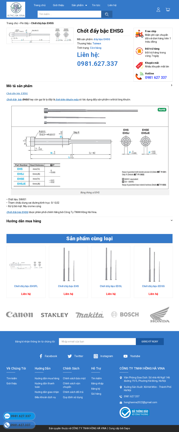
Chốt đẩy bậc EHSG (17, 212)
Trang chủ (39, 5)
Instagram (106, 356)
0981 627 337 (156, 77)
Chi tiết (26, 280)
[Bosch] (89, 314)
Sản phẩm (78, 5)
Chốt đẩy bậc (14, 99)
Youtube (134, 356)
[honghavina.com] (15, 9)
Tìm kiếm (11, 378)
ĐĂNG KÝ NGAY (150, 341)
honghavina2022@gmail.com (140, 402)
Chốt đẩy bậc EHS (68, 286)
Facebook (51, 356)
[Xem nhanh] (26, 265)
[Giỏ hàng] (168, 9)
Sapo (127, 428)
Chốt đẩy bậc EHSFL (26, 286)
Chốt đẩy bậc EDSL (111, 286)
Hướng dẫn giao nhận (47, 392)
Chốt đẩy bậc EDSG (153, 286)
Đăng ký (95, 388)
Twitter (78, 356)
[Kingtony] (160, 314)
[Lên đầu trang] (173, 299)
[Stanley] (19, 314)
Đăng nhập (97, 383)
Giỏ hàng (96, 393)
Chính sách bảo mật (74, 378)
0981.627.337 (97, 63)
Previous (5, 273)
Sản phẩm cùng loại (89, 238)
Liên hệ (112, 5)
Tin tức (96, 5)
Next (174, 273)
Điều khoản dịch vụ (45, 397)
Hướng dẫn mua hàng (47, 378)
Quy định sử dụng (73, 397)
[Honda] (125, 314)
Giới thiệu (58, 5)
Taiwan (96, 43)
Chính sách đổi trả (73, 392)
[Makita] (54, 314)
